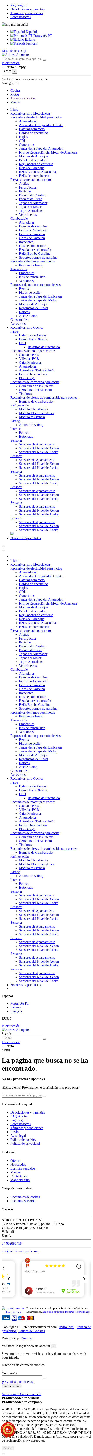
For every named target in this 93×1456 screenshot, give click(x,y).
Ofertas (15, 1160)
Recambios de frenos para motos (32, 261)
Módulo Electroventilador (36, 413)
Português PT (42, 35)
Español (31, 32)
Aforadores (26, 222)
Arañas (24, 183)
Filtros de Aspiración (33, 230)
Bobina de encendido (33, 133)
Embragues (26, 273)
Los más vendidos (22, 1168)
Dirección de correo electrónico (23, 1365)
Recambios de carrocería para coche (34, 382)
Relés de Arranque (31, 168)
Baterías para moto (32, 129)
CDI (22, 140)
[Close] (3, 550)
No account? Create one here (21, 1394)
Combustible (19, 218)
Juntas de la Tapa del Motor (38, 300)
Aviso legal (18, 1136)
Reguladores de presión (35, 249)
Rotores (24, 312)
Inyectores (26, 242)
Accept (7, 1448)
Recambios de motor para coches (32, 351)
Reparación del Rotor (33, 308)
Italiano (29, 39)
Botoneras (26, 436)
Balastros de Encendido (44, 347)
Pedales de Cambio (32, 195)
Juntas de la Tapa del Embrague (40, 296)
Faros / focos (28, 187)
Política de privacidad (25, 1143)
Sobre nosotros (20, 17)
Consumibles (19, 320)
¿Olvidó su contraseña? (18, 1382)
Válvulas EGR (29, 358)
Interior (15, 428)
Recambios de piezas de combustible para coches (43, 397)
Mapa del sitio (20, 1180)
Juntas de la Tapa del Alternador (41, 148)
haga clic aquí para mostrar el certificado (66, 1311)
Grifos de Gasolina (32, 238)
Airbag (15, 421)
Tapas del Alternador (33, 203)
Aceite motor (28, 316)
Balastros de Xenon (32, 335)
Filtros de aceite (29, 292)
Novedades (18, 1164)
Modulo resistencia (32, 417)
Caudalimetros (29, 355)
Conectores (26, 144)
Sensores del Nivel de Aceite (38, 452)
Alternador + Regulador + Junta (41, 125)
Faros (14, 331)
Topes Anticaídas (30, 211)
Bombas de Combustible (36, 401)
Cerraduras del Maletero (35, 390)
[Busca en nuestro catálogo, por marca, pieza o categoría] (44, 60)
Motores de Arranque (33, 156)
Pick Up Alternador (32, 160)
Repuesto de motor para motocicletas (35, 284)
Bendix (24, 288)
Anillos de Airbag (31, 425)
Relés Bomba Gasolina (34, 253)
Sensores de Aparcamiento (37, 444)
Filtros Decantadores (33, 374)
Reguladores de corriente (36, 164)
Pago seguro (18, 5)
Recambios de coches (25, 1197)
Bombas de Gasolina (33, 226)
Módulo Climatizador (33, 409)
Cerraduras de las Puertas (36, 386)
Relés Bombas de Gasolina (37, 172)
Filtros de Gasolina (32, 234)
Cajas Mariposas (30, 362)
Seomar (27, 1338)
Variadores (26, 281)
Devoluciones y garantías (27, 9)
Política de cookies (23, 1139)
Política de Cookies (31, 1331)
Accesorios (18, 323)
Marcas (15, 1172)
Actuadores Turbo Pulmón (37, 370)
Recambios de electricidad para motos (36, 117)
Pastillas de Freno (31, 265)
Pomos (23, 432)
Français (31, 43)
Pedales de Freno (30, 199)
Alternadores (28, 121)
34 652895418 (12, 1243)
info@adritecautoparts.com (20, 1251)
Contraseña (9, 1373)
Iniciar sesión (11, 1026)
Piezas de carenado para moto (30, 179)
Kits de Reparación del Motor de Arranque (48, 152)
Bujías (23, 137)
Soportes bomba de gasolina (38, 257)
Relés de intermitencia (34, 176)
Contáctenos (18, 1176)
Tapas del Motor (30, 207)
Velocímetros (28, 214)
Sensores (16, 440)
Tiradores (25, 393)
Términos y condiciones (26, 13)
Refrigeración (19, 405)
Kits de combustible (32, 246)
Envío (14, 1132)
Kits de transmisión (32, 277)
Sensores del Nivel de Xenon (39, 448)
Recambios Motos (22, 1201)
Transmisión (18, 269)
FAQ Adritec (19, 1116)
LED (22, 343)
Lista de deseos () (14, 51)
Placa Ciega (27, 378)
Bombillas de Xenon (33, 339)
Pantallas (25, 191)
